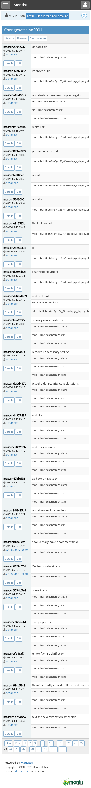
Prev (18, 743)
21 (75, 743)
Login (30, 16)
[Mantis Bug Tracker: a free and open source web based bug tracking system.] (72, 781)
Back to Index (38, 38)
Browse (22, 38)
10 (50, 743)
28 (32, 749)
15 (59, 743)
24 (10, 749)
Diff (19, 63)
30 (45, 749)
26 (23, 749)
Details (9, 63)
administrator (22, 771)
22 (81, 743)
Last (62, 749)
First (8, 743)
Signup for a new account (52, 16)
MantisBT (27, 763)
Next (53, 749)
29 (38, 749)
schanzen (12, 54)
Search (9, 38)
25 (16, 749)
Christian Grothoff (18, 550)
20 (68, 743)
